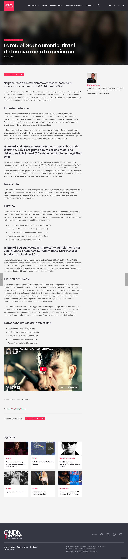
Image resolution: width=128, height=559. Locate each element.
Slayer (17, 409)
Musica (8, 458)
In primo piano (65, 458)
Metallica (11, 409)
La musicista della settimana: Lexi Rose (39, 493)
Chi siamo (33, 547)
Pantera (23, 409)
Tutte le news (22, 547)
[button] (98, 5)
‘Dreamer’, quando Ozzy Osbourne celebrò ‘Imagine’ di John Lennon (16, 464)
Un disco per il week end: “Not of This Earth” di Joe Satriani (70, 493)
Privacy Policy (9, 550)
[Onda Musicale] (9, 6)
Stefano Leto (9, 400)
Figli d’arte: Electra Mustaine (16, 492)
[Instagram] (119, 5)
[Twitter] (114, 5)
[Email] (123, 5)
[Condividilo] (11, 74)
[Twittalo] (16, 74)
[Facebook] (110, 5)
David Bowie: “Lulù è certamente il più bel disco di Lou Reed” (70, 464)
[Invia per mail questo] (6, 74)
